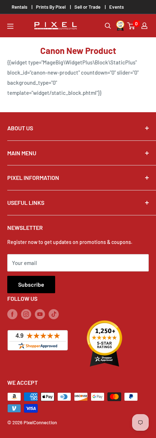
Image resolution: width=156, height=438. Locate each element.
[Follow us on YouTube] (40, 314)
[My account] (144, 25)
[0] (131, 25)
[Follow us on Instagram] (26, 314)
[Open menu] (10, 26)
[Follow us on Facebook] (12, 314)
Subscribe (31, 284)
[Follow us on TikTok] (54, 314)
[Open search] (108, 26)
